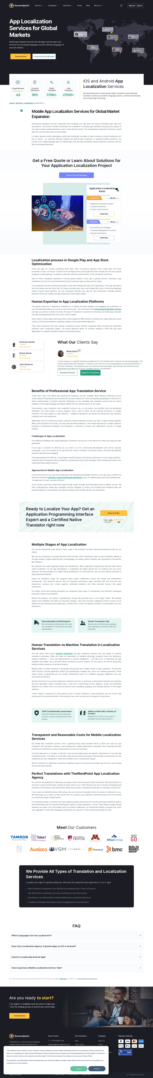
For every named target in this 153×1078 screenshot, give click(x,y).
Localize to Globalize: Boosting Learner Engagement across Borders (58, 902)
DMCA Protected (15, 1075)
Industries (66, 5)
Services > (20, 103)
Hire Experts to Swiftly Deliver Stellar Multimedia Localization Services (59, 897)
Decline (97, 1069)
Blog (88, 5)
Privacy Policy (73, 1074)
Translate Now (20, 56)
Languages (52, 5)
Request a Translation (90, 373)
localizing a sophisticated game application (65, 477)
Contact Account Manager (44, 56)
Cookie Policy (86, 1074)
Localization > (29, 103)
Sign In (139, 6)
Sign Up (132, 6)
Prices (79, 5)
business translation (64, 653)
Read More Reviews (67, 373)
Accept (78, 1069)
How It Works (79, 1044)
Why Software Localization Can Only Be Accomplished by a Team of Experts (62, 889)
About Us (97, 5)
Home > (12, 103)
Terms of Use (59, 1074)
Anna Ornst (72, 351)
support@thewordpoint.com (87, 979)
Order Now (104, 214)
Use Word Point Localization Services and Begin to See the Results (57, 893)
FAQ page (63, 979)
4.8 (18, 95)
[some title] (25, 1036)
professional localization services (107, 309)
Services (38, 5)
